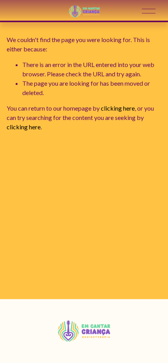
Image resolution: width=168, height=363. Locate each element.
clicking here (118, 108)
